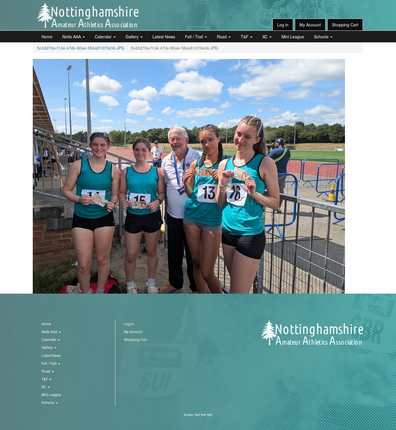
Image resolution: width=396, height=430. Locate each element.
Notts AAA (72, 36)
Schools (322, 36)
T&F (245, 36)
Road (222, 36)
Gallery (133, 36)
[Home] (88, 15)
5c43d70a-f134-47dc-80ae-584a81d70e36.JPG (80, 48)
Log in (282, 25)
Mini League (292, 36)
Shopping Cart (345, 25)
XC (265, 36)
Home (46, 36)
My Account (310, 25)
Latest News (163, 36)
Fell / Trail (194, 36)
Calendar (104, 36)
